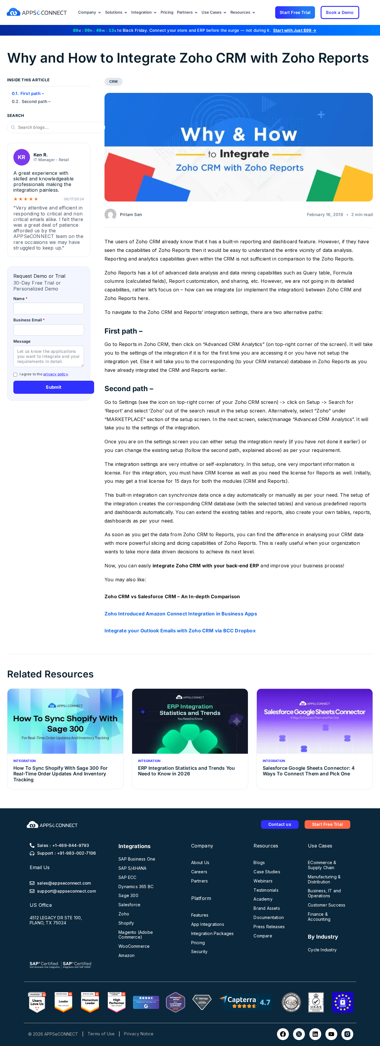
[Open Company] (100, 12)
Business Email (29, 320)
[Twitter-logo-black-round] (299, 1034)
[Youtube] (331, 1034)
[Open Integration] (155, 12)
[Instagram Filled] (347, 1034)
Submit (53, 387)
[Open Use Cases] (225, 12)
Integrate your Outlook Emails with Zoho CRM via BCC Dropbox (180, 631)
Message (22, 341)
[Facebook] (283, 1034)
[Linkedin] (315, 1034)
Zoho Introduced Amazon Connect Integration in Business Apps (180, 614)
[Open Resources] (254, 12)
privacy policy (55, 374)
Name (20, 298)
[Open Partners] (196, 12)
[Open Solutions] (126, 12)
